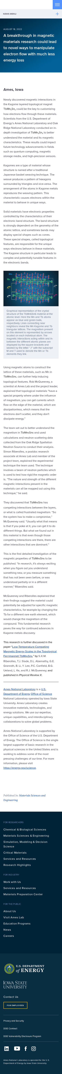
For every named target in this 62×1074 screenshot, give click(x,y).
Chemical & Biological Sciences (24, 829)
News (7, 930)
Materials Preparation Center (23, 894)
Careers (8, 936)
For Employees (15, 1005)
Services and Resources (19, 859)
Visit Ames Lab (13, 917)
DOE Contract (10, 1028)
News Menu (10, 14)
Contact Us (10, 997)
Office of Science (41, 694)
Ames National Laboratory (19, 689)
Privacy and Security (13, 1020)
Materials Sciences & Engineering (26, 835)
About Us (9, 911)
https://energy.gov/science (19, 768)
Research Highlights (17, 865)
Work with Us (12, 882)
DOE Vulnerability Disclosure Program (22, 1036)
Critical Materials (15, 852)
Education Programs (17, 923)
